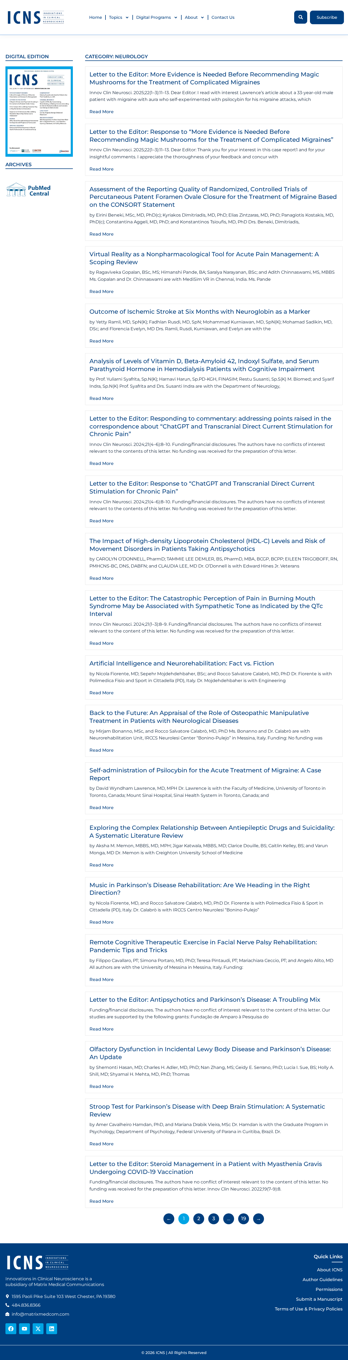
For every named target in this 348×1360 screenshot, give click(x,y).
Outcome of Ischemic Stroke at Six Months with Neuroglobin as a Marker (199, 311)
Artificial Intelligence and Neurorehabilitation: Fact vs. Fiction (181, 663)
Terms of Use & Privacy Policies (309, 1309)
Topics (115, 17)
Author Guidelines (323, 1279)
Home (95, 17)
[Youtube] (24, 1328)
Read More (101, 111)
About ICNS (330, 1269)
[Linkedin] (51, 1328)
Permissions (329, 1289)
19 (245, 1217)
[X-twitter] (38, 1328)
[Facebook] (10, 1328)
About (191, 17)
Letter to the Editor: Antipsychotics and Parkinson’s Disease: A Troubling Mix (204, 999)
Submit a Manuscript (319, 1299)
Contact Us (223, 17)
